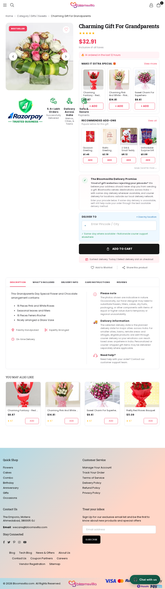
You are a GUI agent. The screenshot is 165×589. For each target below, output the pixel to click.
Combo (8, 478)
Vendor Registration (32, 564)
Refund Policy (91, 488)
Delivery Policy (91, 483)
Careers (62, 558)
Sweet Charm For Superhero (144, 94)
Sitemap (54, 564)
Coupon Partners (41, 558)
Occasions (10, 498)
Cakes (7, 472)
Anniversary (11, 488)
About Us (64, 553)
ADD (90, 160)
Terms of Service (93, 478)
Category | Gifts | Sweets (32, 16)
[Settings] (151, 5)
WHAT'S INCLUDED (43, 282)
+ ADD (93, 106)
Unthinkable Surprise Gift (147, 149)
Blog (12, 553)
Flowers (8, 467)
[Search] (12, 5)
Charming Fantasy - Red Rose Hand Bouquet (91, 94)
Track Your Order (93, 472)
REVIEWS (122, 282)
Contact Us (19, 558)
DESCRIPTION (18, 282)
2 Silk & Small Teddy (128, 149)
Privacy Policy (91, 493)
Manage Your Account (96, 467)
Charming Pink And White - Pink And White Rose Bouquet (118, 94)
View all (152, 120)
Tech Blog (25, 553)
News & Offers (45, 553)
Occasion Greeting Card (88, 149)
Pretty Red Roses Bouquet (140, 410)
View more (150, 63)
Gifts (6, 493)
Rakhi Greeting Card (106, 149)
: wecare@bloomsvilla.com (29, 527)
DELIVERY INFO (69, 282)
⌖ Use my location (146, 216)
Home (9, 16)
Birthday (8, 483)
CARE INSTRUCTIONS (97, 282)
